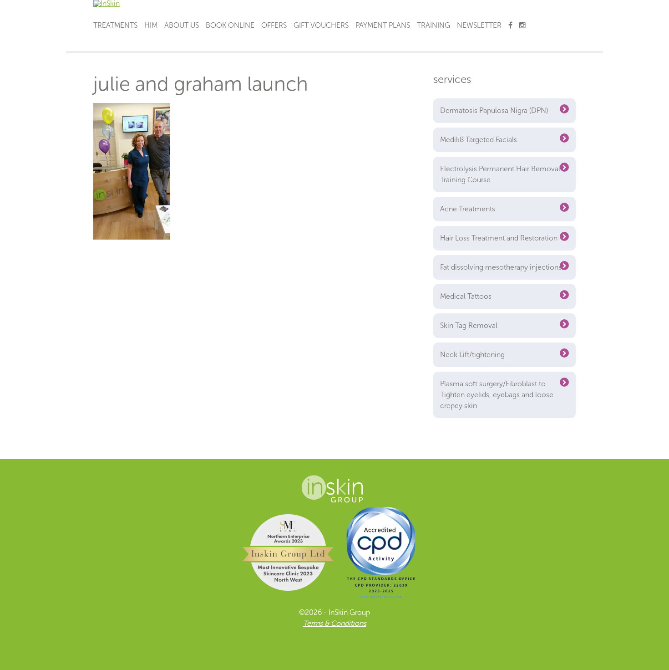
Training (433, 25)
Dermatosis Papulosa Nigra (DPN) (494, 110)
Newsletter (479, 25)
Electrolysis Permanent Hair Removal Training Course (500, 174)
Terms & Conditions (334, 623)
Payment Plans (382, 25)
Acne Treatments (467, 209)
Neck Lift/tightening (472, 354)
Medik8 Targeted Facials (478, 139)
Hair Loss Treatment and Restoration (499, 238)
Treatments (115, 25)
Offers (274, 25)
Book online (230, 25)
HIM (150, 25)
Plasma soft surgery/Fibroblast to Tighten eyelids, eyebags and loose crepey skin (496, 394)
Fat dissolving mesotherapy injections (501, 267)
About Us (181, 25)
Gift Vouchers (321, 25)
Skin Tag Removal (468, 325)
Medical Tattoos (466, 296)
